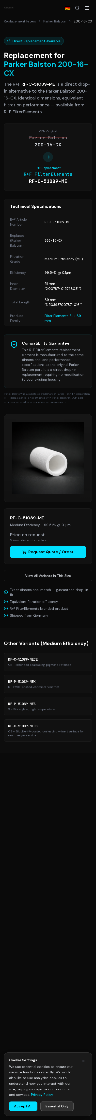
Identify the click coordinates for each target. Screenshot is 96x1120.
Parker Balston (54, 21)
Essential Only (57, 1106)
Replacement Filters (20, 21)
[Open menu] (87, 8)
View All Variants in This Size (48, 575)
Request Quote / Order (51, 551)
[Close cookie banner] (83, 1061)
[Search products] (77, 7)
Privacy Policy (42, 1094)
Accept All (23, 1106)
